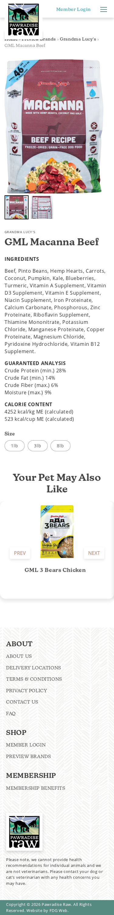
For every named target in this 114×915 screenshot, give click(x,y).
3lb (37, 446)
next (94, 553)
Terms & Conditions (34, 679)
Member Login (73, 9)
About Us (19, 656)
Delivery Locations (33, 667)
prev (20, 553)
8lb (60, 446)
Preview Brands (28, 756)
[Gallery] (54, 140)
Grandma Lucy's (78, 39)
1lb (14, 446)
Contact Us (22, 701)
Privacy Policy (26, 690)
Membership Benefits (35, 788)
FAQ (11, 713)
